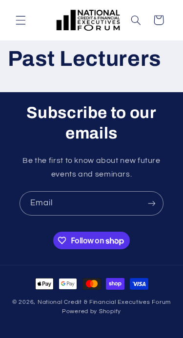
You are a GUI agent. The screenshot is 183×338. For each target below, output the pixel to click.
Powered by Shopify (91, 311)
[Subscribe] (152, 203)
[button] (20, 20)
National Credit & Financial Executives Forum (104, 302)
